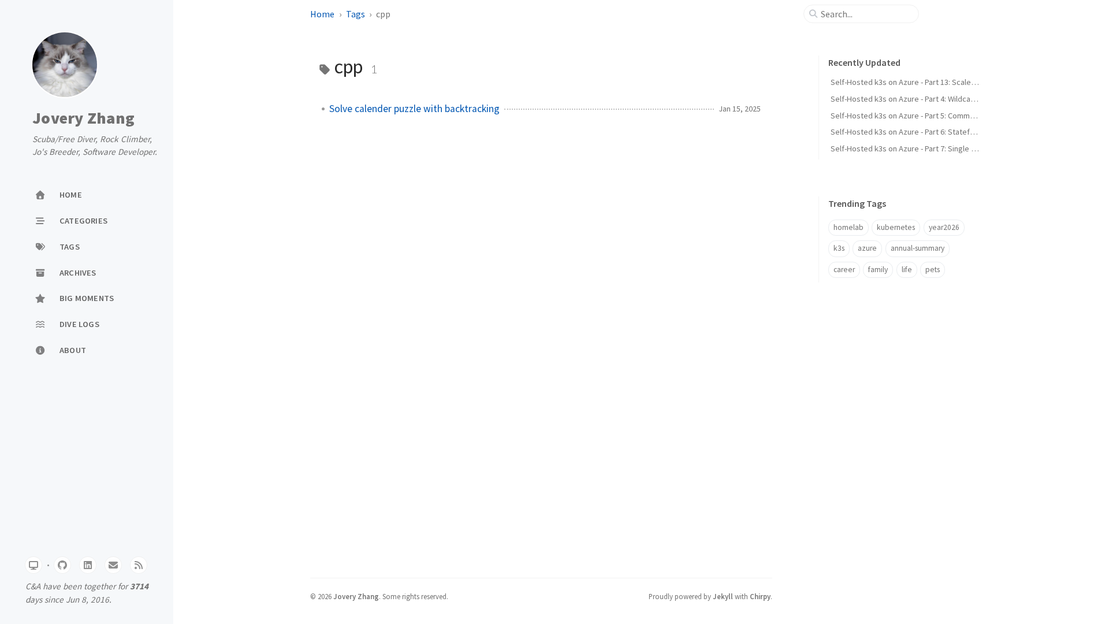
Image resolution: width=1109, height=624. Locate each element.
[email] (113, 565)
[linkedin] (88, 565)
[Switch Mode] (33, 565)
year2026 (944, 227)
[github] (62, 565)
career (844, 269)
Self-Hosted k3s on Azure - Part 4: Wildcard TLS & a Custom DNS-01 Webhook (963, 99)
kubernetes (896, 227)
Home (322, 14)
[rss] (139, 565)
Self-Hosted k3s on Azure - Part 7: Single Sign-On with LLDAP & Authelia (953, 148)
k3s (838, 248)
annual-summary (917, 248)
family (878, 269)
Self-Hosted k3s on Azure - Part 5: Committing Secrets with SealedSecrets (959, 115)
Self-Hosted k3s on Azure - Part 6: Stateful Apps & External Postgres (948, 132)
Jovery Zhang (83, 118)
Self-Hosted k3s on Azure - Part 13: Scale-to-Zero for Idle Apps (938, 82)
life (907, 269)
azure (867, 248)
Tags (355, 14)
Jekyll (723, 596)
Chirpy (760, 596)
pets (932, 269)
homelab (848, 227)
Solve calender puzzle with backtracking (414, 108)
